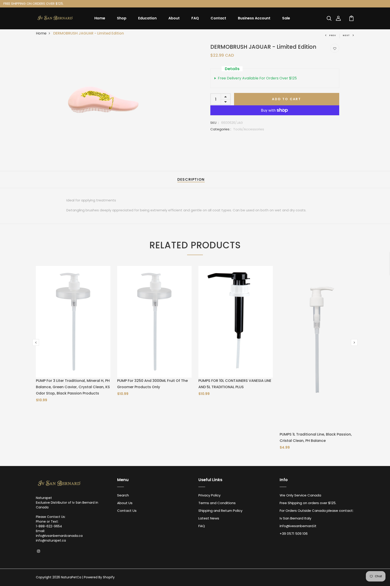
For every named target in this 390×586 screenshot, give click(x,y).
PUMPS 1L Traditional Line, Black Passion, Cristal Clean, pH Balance (316, 437)
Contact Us (127, 510)
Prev (332, 35)
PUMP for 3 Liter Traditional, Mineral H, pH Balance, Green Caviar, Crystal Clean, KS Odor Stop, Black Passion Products (73, 387)
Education (147, 18)
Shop (121, 18)
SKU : (214, 122)
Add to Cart (286, 99)
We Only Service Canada (300, 495)
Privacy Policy (209, 495)
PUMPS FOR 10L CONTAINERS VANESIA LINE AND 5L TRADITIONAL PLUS (234, 384)
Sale (286, 18)
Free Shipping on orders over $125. (308, 503)
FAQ (195, 18)
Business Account (254, 18)
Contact (218, 18)
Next (346, 35)
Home (99, 18)
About (174, 18)
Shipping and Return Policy (220, 510)
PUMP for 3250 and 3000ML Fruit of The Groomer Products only (152, 384)
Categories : (220, 129)
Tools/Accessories (248, 129)
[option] (95, 97)
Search (123, 495)
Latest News (208, 518)
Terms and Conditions (217, 503)
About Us (124, 503)
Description (191, 179)
